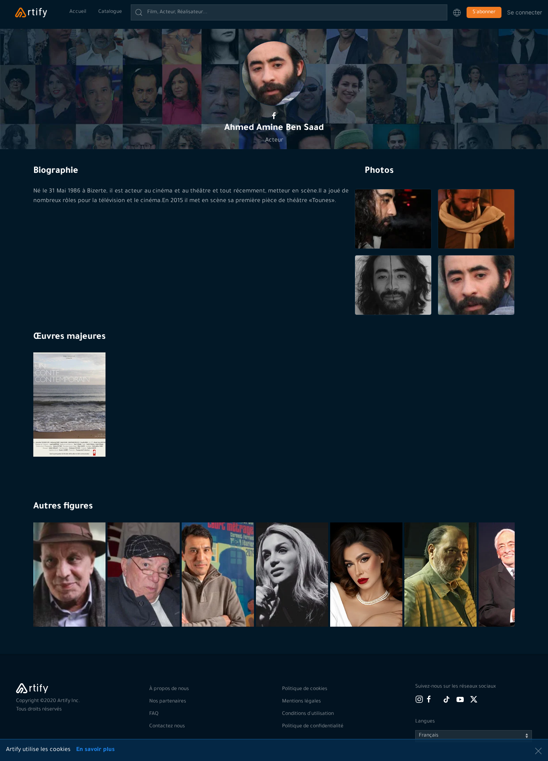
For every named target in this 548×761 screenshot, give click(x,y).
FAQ (153, 714)
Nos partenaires (167, 701)
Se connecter (524, 12)
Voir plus (70, 607)
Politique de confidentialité (312, 726)
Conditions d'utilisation (308, 714)
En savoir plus (95, 750)
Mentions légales (301, 701)
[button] (457, 12)
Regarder (70, 437)
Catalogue (110, 12)
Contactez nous (167, 726)
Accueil (77, 12)
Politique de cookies (304, 689)
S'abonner (484, 12)
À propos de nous (169, 689)
